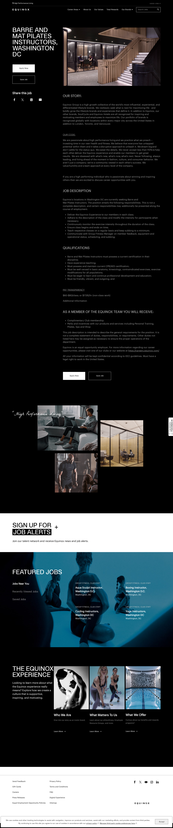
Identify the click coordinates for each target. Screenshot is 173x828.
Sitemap (53, 803)
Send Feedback (18, 781)
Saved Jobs (19, 599)
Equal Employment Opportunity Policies (29, 803)
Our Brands (126, 10)
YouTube (146, 782)
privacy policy (92, 823)
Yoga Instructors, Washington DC (136, 613)
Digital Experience (57, 798)
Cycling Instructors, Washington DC (87, 613)
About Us (87, 10)
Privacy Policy (55, 781)
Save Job (23, 79)
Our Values (98, 10)
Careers (15, 792)
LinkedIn (31, 100)
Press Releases (18, 798)
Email (40, 99)
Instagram (152, 782)
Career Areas (73, 10)
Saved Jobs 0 (155, 3)
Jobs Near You (20, 584)
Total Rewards (112, 10)
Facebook (14, 99)
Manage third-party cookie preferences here (118, 823)
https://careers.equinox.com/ (143, 351)
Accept (161, 821)
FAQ (51, 792)
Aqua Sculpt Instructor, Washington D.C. (89, 589)
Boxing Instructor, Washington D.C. (136, 589)
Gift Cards (16, 787)
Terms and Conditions (59, 787)
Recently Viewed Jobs (25, 591)
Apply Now (23, 68)
